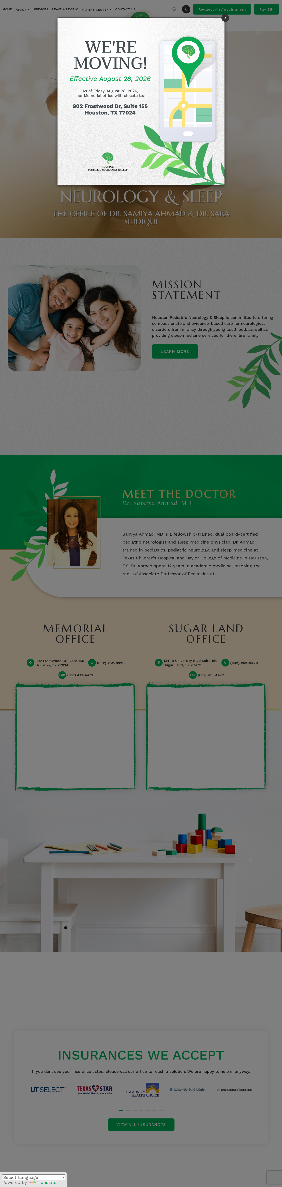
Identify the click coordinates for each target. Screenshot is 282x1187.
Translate (46, 1182)
